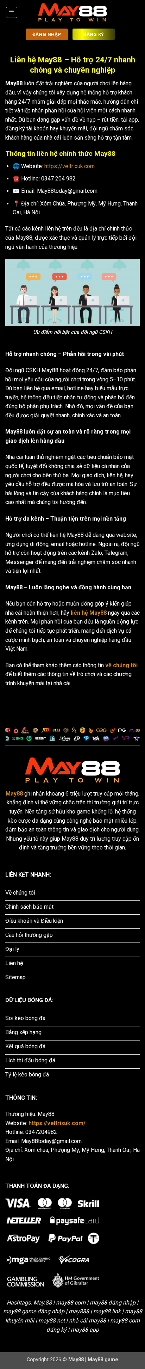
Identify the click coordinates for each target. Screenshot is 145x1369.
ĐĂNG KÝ (93, 34)
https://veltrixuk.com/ (57, 1123)
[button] (11, 12)
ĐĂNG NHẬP (47, 34)
